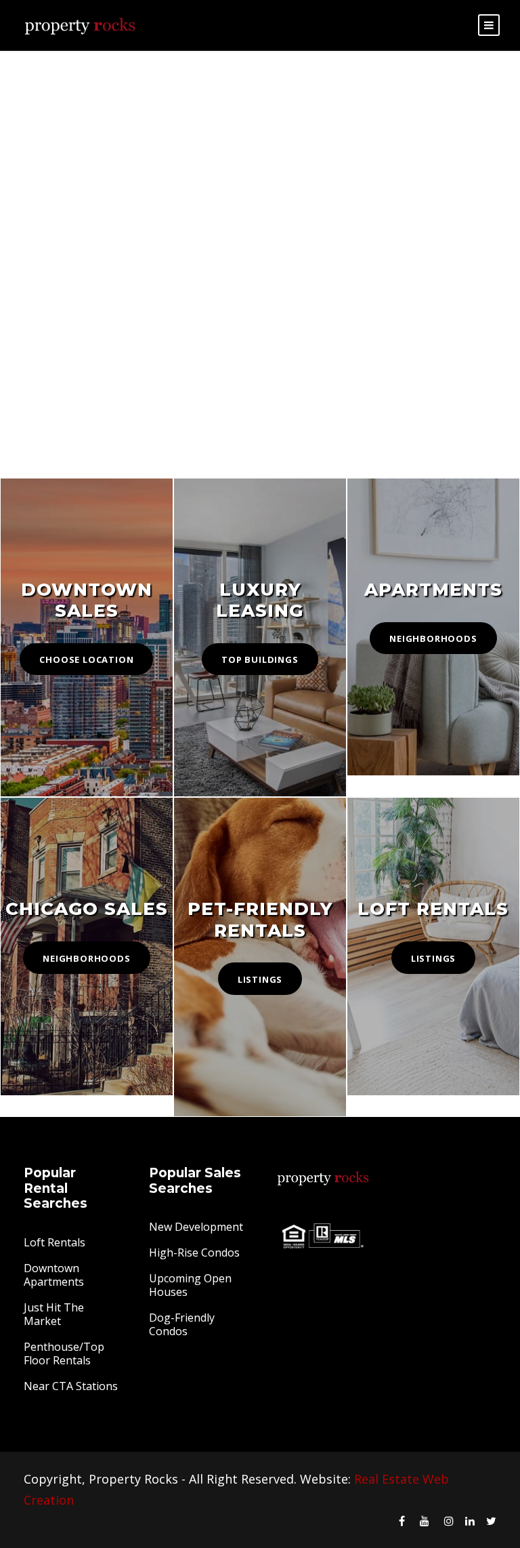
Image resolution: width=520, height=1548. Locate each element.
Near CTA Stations (71, 1386)
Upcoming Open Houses (190, 1285)
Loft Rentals (54, 1242)
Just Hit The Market (54, 1314)
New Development (196, 1226)
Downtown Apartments (54, 1275)
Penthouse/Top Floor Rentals (64, 1353)
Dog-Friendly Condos (182, 1324)
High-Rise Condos (194, 1252)
